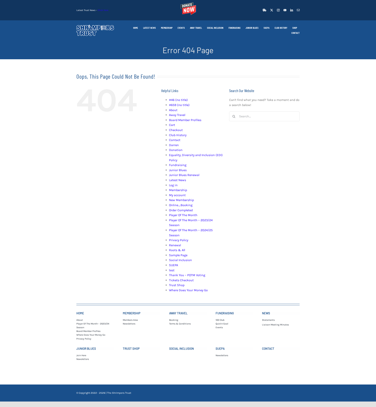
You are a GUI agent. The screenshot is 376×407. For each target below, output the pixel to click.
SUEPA (173, 265)
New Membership (181, 200)
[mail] (298, 10)
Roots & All (177, 250)
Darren (174, 145)
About (173, 110)
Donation (176, 150)
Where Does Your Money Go (188, 290)
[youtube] (285, 10)
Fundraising (177, 165)
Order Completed (181, 210)
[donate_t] (188, 2)
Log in (173, 185)
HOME (80, 313)
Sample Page (178, 255)
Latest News (177, 180)
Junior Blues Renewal (184, 175)
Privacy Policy (178, 240)
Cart (172, 125)
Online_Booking (181, 205)
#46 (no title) (178, 100)
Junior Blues (178, 170)
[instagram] (278, 10)
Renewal (175, 245)
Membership (178, 190)
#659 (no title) (179, 105)
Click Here (103, 10)
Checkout (176, 130)
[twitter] (271, 10)
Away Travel (177, 115)
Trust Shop (176, 285)
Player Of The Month (183, 215)
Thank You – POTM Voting (187, 275)
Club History (177, 135)
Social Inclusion (180, 260)
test (171, 270)
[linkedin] (291, 10)
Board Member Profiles (185, 120)
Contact (174, 140)
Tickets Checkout (181, 280)
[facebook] (264, 10)
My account (177, 195)
